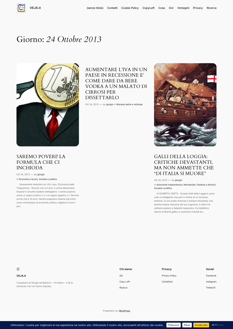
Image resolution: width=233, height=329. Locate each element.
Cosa (161, 8)
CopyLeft (148, 8)
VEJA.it (35, 8)
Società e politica (48, 179)
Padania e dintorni (206, 184)
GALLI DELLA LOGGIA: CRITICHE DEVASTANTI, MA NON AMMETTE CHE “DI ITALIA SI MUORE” (184, 165)
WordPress (124, 310)
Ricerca (212, 8)
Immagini (183, 8)
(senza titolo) (95, 8)
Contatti (112, 8)
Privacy (198, 8)
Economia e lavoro (28, 179)
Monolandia (189, 184)
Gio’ (171, 8)
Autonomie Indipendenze (169, 184)
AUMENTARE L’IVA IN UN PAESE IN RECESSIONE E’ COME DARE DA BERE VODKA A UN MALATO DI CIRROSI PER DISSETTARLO (116, 84)
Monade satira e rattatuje (129, 104)
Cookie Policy (130, 8)
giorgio (41, 174)
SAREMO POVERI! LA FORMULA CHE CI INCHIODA (40, 162)
